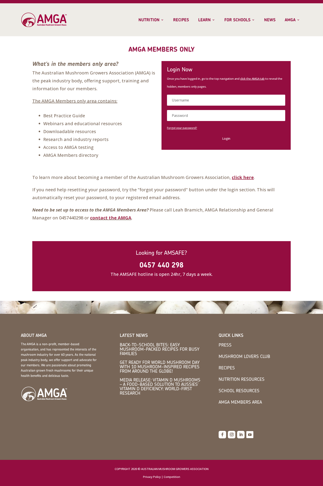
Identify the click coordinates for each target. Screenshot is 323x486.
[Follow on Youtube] (249, 434)
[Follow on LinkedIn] (241, 434)
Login (226, 138)
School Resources (239, 391)
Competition (172, 477)
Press (225, 345)
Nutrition (149, 20)
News (270, 20)
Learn (204, 20)
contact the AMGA (110, 218)
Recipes (181, 20)
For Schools (237, 20)
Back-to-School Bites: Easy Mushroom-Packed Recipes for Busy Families (159, 349)
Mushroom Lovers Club (244, 356)
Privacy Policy (152, 477)
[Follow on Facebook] (222, 434)
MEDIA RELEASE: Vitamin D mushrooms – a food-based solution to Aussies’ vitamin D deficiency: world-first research (160, 386)
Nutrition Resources (242, 379)
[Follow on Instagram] (231, 434)
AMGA (290, 20)
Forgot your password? (182, 128)
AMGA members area (240, 402)
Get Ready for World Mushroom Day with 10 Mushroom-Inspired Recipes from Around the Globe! (160, 366)
